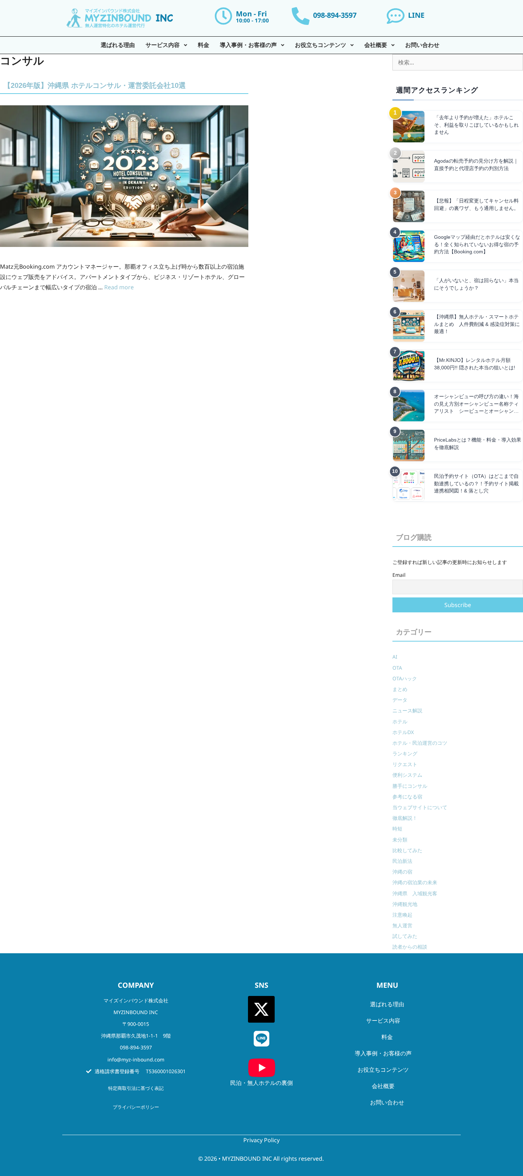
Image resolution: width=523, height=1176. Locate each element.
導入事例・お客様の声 (383, 1053)
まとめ (399, 689)
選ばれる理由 (387, 1004)
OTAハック (404, 678)
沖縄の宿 (402, 871)
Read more (119, 287)
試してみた (404, 936)
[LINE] (396, 16)
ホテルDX (403, 732)
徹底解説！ (404, 817)
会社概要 (383, 1086)
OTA (397, 667)
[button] (387, 1020)
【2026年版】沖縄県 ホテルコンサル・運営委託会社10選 (95, 85)
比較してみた (407, 850)
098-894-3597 (334, 15)
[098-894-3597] (301, 16)
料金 (387, 1037)
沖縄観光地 (404, 904)
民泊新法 (402, 861)
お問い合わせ (387, 1102)
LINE (416, 15)
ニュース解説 (407, 710)
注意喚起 (402, 914)
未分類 (399, 839)
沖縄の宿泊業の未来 (414, 882)
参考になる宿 (407, 796)
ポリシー (150, 1107)
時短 (397, 828)
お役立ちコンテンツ (383, 1070)
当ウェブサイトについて (419, 807)
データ (399, 699)
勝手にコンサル (409, 785)
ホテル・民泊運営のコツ (419, 742)
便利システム (407, 774)
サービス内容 (383, 1020)
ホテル (399, 721)
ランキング (404, 753)
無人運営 (402, 925)
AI (394, 656)
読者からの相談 (409, 946)
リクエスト (404, 764)
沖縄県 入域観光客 (414, 893)
